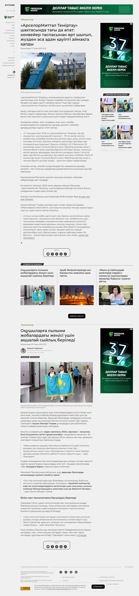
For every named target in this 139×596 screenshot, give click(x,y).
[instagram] (61, 572)
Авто (13, 25)
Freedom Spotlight (8, 65)
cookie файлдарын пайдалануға (58, 589)
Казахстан (11, 75)
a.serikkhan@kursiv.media (35, 352)
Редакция (11, 58)
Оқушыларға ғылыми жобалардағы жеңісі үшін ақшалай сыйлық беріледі (37, 273)
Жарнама (11, 60)
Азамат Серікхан (35, 348)
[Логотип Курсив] (10, 5)
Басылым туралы (69, 577)
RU (8, 11)
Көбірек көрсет (77, 316)
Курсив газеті (10, 30)
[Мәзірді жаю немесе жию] (14, 52)
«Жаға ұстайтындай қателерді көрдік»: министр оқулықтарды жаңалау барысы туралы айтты (114, 276)
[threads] (71, 572)
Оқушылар (25, 357)
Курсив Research (9, 33)
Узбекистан (11, 77)
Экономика (11, 41)
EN (11, 11)
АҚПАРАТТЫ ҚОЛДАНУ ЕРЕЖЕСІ (109, 584)
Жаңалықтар (10, 22)
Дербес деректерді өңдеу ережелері (111, 580)
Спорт (13, 46)
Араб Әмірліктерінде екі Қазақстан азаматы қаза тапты (75, 273)
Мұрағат (65, 580)
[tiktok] (66, 572)
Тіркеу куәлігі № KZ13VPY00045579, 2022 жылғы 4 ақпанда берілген (35, 577)
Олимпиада (35, 357)
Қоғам (12, 35)
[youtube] (76, 572)
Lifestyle (12, 38)
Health (12, 43)
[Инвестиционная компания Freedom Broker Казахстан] (9, 17)
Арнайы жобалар (9, 63)
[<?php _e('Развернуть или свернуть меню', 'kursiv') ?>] (14, 72)
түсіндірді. (81, 535)
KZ (14, 11)
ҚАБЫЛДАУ (98, 587)
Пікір (13, 28)
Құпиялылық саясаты (106, 577)
